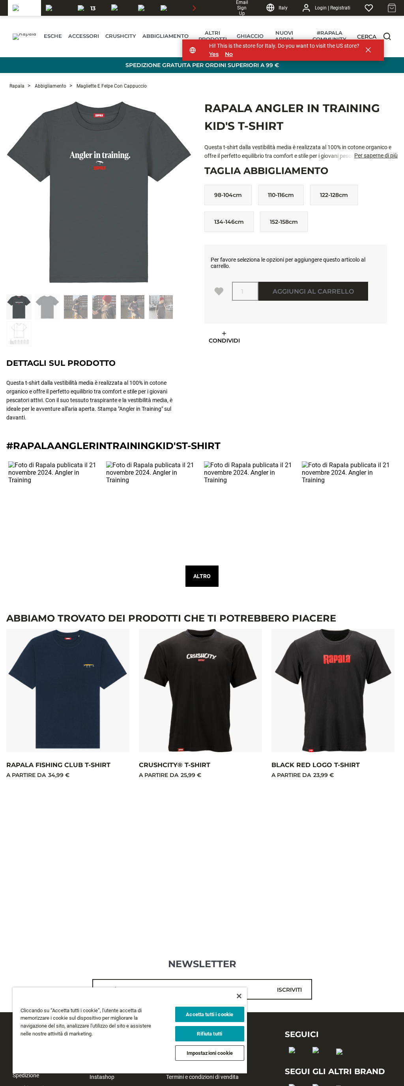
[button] (387, 36)
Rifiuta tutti (209, 1034)
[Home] (23, 36)
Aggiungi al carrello (313, 291)
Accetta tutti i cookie (209, 1014)
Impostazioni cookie (210, 1053)
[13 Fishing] (90, 8)
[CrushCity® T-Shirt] (200, 690)
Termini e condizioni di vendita (202, 1077)
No (229, 54)
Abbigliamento (50, 86)
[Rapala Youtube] (342, 1064)
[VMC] (144, 8)
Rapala (16, 86)
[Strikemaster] (183, 8)
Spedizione (26, 1075)
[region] (130, 1030)
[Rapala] (24, 8)
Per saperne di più (376, 155)
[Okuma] (57, 8)
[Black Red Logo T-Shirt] (333, 690)
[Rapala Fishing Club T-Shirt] (67, 690)
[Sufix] (120, 8)
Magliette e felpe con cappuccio (111, 86)
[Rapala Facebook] (294, 1063)
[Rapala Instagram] (318, 1063)
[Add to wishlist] (219, 291)
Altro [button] (202, 576)
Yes (214, 54)
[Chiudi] (239, 996)
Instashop (102, 1077)
